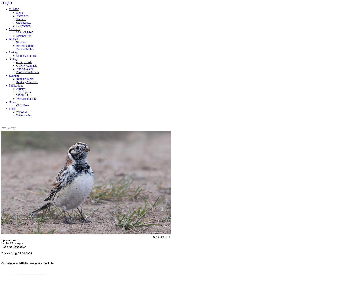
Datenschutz (23, 25)
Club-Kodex (23, 22)
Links (12, 108)
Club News (22, 105)
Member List (23, 35)
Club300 (14, 9)
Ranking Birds (24, 78)
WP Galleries (23, 115)
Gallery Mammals (26, 65)
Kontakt (21, 19)
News (12, 102)
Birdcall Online (25, 45)
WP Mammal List (26, 98)
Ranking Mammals (27, 82)
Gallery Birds (24, 62)
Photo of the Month (27, 72)
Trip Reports (23, 92)
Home (19, 12)
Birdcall (13, 39)
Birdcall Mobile (25, 49)
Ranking (14, 75)
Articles (20, 88)
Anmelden (22, 15)
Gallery (13, 59)
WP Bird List (23, 95)
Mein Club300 (24, 32)
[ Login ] (6, 3)
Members (14, 29)
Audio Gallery (24, 68)
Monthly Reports (26, 55)
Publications (16, 85)
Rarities (13, 52)
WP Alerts (22, 112)
